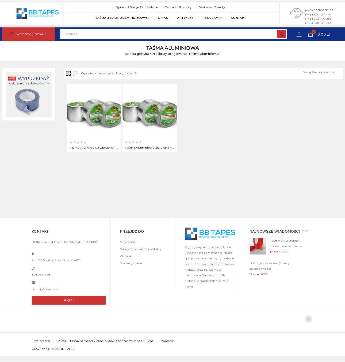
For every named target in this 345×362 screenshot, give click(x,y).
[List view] (75, 73)
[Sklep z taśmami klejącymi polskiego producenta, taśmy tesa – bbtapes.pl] (37, 13)
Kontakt (238, 17)
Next (305, 231)
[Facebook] (308, 319)
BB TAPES (67, 349)
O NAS (163, 17)
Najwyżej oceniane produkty (141, 249)
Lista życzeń (41, 341)
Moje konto (128, 242)
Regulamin (212, 17)
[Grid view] (68, 73)
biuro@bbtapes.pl (45, 289)
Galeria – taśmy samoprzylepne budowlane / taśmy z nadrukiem (104, 341)
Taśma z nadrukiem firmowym (122, 17)
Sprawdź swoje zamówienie (137, 7)
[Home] (29, 94)
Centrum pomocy (178, 7)
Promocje (167, 341)
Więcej (69, 300)
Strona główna (137, 54)
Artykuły (185, 17)
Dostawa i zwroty (212, 7)
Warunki (126, 256)
